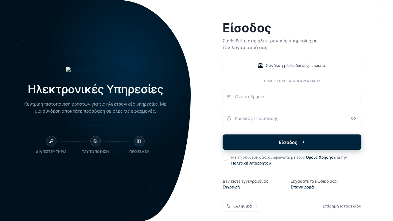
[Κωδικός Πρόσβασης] (353, 118)
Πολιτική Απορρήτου (251, 163)
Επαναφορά (302, 187)
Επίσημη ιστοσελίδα (342, 206)
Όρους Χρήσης (319, 157)
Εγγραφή (231, 187)
